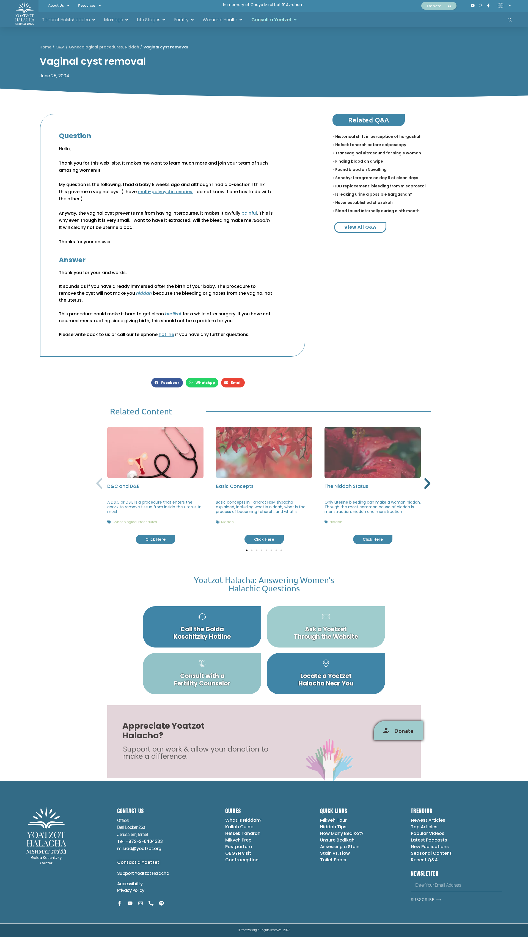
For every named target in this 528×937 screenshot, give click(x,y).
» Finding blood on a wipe (357, 161)
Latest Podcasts (429, 840)
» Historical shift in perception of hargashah (377, 136)
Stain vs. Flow (335, 853)
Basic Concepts (235, 486)
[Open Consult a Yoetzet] (295, 20)
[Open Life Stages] (164, 20)
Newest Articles (428, 820)
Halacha (160, 873)
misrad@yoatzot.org (139, 848)
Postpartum (238, 846)
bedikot (173, 314)
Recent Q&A (424, 860)
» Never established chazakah (362, 202)
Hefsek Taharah (242, 833)
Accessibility (129, 884)
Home (45, 47)
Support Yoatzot (134, 873)
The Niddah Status (346, 486)
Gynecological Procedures (134, 522)
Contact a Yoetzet (138, 862)
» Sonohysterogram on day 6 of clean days (375, 178)
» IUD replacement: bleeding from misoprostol (379, 186)
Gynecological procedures (96, 47)
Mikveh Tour (333, 820)
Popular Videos (427, 833)
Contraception (241, 860)
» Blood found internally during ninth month (376, 211)
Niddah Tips (333, 827)
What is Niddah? (243, 820)
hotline (166, 334)
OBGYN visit (238, 853)
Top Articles (424, 827)
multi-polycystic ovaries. (165, 192)
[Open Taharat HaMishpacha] (94, 20)
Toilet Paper (333, 860)
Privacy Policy (130, 890)
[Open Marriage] (127, 20)
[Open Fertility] (192, 20)
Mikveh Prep (238, 840)
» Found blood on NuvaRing (359, 169)
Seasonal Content (431, 853)
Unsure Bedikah (337, 840)
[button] (167, 382)
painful (249, 213)
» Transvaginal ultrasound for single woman (376, 153)
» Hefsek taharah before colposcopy (369, 144)
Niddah (132, 47)
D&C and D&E (123, 486)
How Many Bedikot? (342, 833)
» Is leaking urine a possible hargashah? (372, 194)
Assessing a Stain (339, 846)
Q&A (60, 47)
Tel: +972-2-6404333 (140, 841)
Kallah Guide (239, 827)
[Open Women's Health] (241, 20)
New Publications (430, 846)
